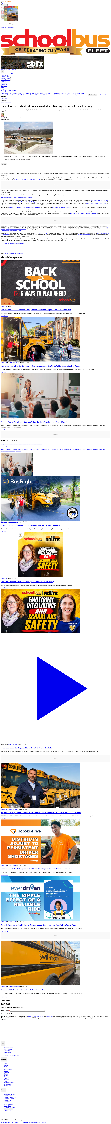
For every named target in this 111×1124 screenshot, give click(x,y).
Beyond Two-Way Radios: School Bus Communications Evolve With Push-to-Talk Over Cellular (41, 813)
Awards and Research (64, 93)
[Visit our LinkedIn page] (3, 1004)
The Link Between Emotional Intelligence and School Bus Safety (27, 582)
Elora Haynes (12, 865)
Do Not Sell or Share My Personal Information (34, 1122)
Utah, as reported (99, 200)
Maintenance (4, 81)
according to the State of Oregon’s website (11, 230)
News (12, 1)
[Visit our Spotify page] (9, 1004)
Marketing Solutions (102, 94)
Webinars (52, 93)
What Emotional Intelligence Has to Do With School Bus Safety (27, 748)
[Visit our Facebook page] (1, 1004)
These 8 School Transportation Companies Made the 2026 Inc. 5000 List (30, 525)
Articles (16, 1)
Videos (12, 93)
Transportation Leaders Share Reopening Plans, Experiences (16, 197)
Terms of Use (11, 1122)
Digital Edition (10, 27)
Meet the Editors (16, 94)
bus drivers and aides (29, 204)
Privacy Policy (73, 94)
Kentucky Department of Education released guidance (84, 213)
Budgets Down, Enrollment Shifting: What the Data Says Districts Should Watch (34, 422)
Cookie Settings (92, 94)
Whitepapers (44, 93)
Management (4, 84)
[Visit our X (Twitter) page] (5, 1004)
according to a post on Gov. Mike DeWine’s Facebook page (21, 202)
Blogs (9, 93)
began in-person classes (84, 234)
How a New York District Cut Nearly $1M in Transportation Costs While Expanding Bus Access (40, 366)
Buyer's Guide (81, 93)
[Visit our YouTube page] (6, 1004)
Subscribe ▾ (4, 4)
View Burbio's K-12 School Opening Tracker (12, 243)
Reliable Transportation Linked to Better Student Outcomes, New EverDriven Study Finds (38, 925)
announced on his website (41, 233)
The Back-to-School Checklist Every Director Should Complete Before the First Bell (36, 310)
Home (2, 102)
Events (48, 93)
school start (13, 253)
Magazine (29, 93)
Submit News (46, 94)
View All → (4, 997)
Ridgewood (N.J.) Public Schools (61, 207)
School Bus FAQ (65, 94)
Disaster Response (5, 78)
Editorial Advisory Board (26, 94)
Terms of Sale (18, 1122)
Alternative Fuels (5, 75)
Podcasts (34, 93)
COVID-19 (7, 253)
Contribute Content (38, 94)
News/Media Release (14, 362)
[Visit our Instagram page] (8, 1004)
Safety (2, 87)
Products (24, 93)
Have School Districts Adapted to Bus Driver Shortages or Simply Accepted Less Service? (38, 869)
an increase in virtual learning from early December (27, 179)
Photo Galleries (18, 93)
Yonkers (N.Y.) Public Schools (17, 207)
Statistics (38, 93)
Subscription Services (6, 94)
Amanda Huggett (13, 522)
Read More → (4, 316)
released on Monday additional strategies (96, 203)
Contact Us (53, 94)
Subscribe (3, 27)
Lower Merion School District (33, 207)
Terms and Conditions (82, 94)
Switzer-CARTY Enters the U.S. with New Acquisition (23, 990)
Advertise (58, 94)
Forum (57, 93)
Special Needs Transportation (8, 90)
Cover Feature (7, 1)
